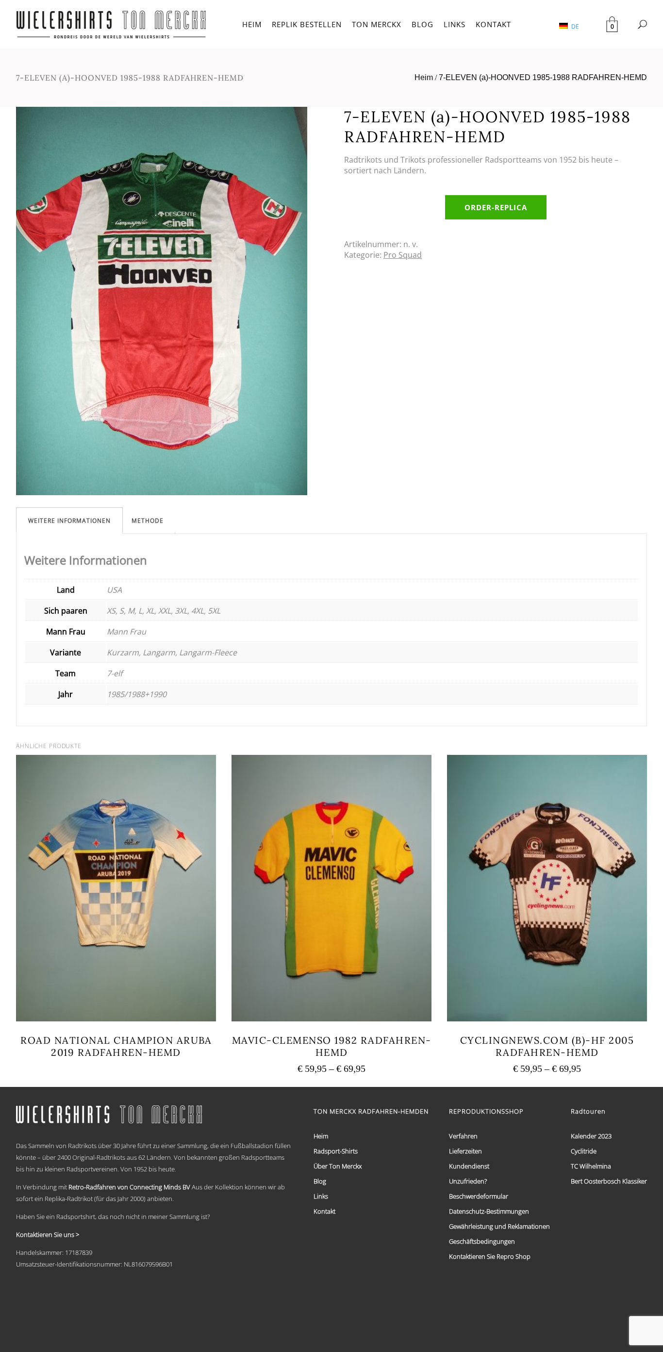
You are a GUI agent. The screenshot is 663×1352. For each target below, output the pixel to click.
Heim (423, 77)
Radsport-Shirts (336, 1151)
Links (321, 1196)
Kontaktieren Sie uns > (47, 1234)
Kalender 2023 (591, 1136)
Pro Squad (402, 255)
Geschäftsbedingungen (482, 1241)
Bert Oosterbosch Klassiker (609, 1181)
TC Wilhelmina (591, 1166)
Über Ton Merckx (338, 1166)
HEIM (252, 24)
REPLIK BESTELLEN (307, 24)
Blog (320, 1181)
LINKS (454, 24)
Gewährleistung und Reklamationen (499, 1226)
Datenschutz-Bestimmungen (489, 1211)
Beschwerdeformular (478, 1196)
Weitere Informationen (69, 521)
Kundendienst (469, 1166)
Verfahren (463, 1136)
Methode (148, 521)
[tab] (69, 520)
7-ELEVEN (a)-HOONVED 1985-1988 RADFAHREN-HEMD (543, 77)
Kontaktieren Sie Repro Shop (489, 1256)
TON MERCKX (376, 24)
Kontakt (324, 1211)
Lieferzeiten (465, 1151)
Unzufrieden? (468, 1181)
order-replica (495, 207)
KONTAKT (493, 24)
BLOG (422, 24)
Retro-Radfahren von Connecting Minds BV (129, 1187)
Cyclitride (584, 1151)
